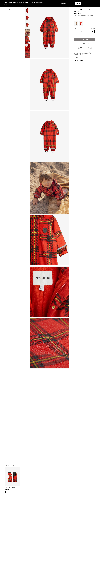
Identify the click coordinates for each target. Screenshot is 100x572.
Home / (6, 9)
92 (76, 34)
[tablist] (84, 47)
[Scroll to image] (27, 10)
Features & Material (79, 60)
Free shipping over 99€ (84, 43)
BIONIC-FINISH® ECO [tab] (79, 48)
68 (76, 31)
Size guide (92, 28)
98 (81, 34)
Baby (9, 9)
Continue (78, 3)
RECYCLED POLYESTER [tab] (89, 48)
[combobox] (66, 3)
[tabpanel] (84, 52)
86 (92, 31)
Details (76, 57)
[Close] (95, 3)
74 (81, 31)
